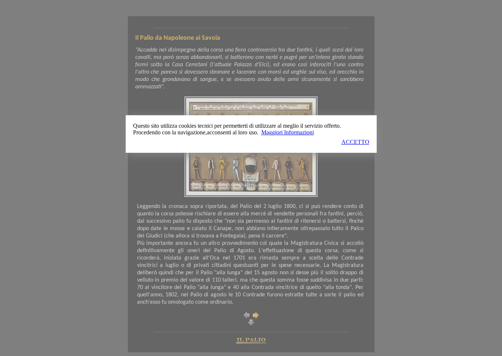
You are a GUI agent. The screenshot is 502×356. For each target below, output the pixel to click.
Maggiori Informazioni (287, 132)
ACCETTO (355, 142)
